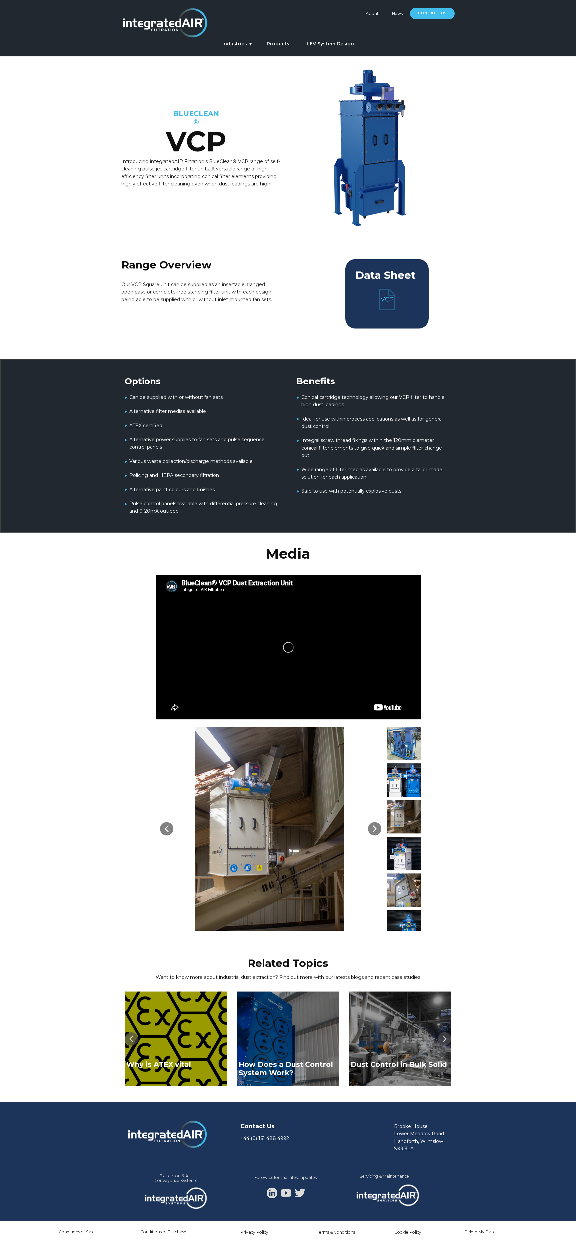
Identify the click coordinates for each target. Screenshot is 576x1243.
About (372, 13)
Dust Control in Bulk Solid (399, 1064)
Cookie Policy (407, 1232)
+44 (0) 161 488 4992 (264, 1138)
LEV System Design (330, 44)
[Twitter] (300, 1193)
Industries (234, 44)
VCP (387, 299)
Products (278, 44)
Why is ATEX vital (158, 1064)
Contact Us (432, 13)
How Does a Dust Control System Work (286, 1068)
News (397, 13)
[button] (166, 828)
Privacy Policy (254, 1232)
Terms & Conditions (336, 1232)
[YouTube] (286, 1193)
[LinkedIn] (272, 1193)
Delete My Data (480, 1231)
